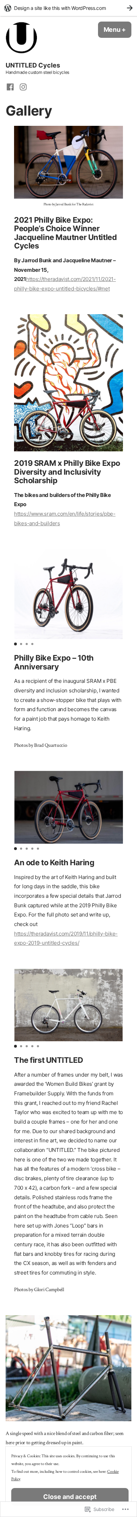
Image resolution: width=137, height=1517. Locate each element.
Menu (117, 29)
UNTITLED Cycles (33, 65)
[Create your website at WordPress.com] (68, 8)
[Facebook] (11, 87)
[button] (15, 644)
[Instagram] (22, 87)
